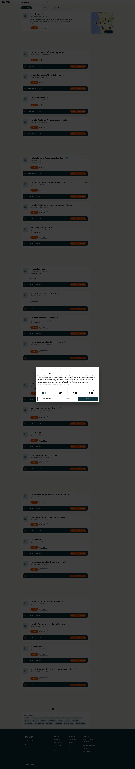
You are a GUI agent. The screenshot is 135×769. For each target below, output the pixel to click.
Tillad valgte (67, 398)
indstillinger (93, 381)
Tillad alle (87, 398)
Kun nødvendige (47, 398)
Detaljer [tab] (60, 368)
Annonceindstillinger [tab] (75, 368)
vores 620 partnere (45, 375)
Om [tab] (91, 368)
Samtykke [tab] (43, 369)
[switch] (60, 393)
